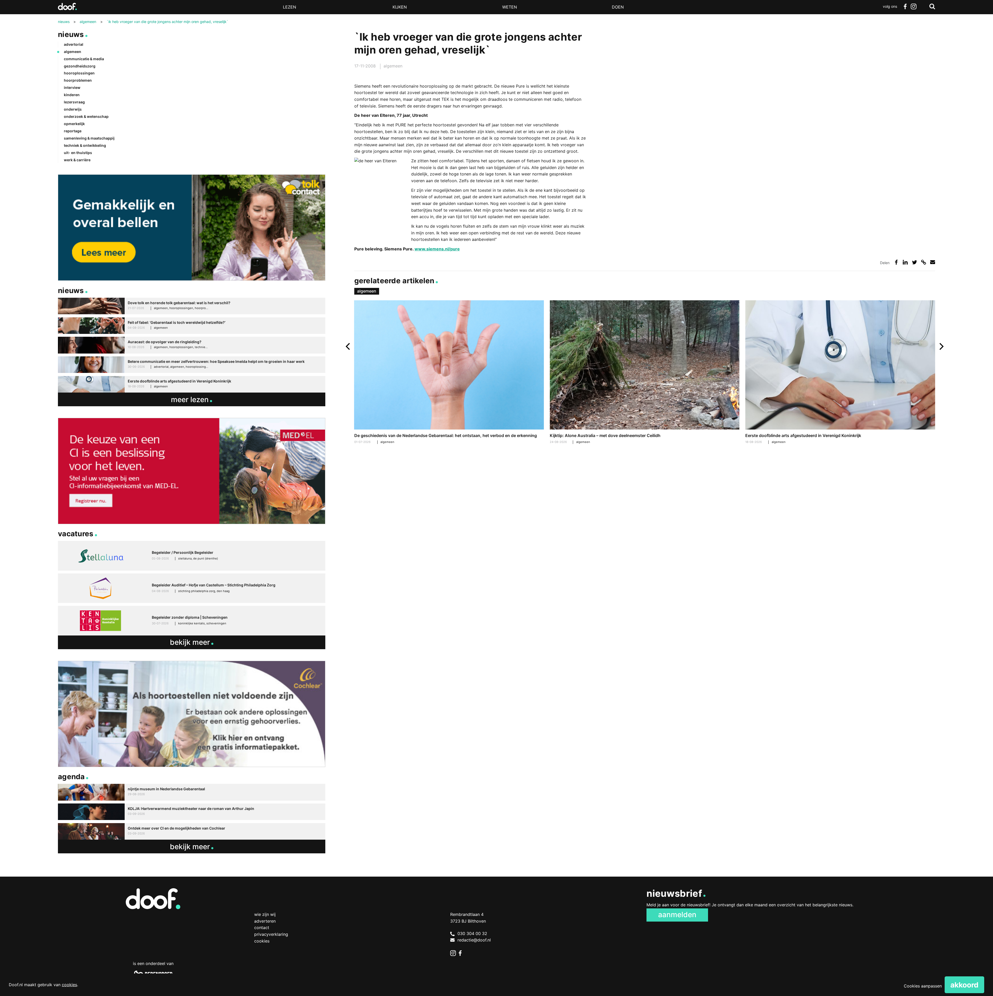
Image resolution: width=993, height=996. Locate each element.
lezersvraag (74, 102)
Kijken (400, 7)
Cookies (261, 941)
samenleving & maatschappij (89, 138)
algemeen (392, 65)
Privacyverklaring (271, 934)
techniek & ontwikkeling (85, 145)
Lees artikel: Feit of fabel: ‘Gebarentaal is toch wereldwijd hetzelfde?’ (191, 325)
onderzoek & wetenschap (86, 116)
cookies (69, 984)
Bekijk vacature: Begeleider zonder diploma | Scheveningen (191, 620)
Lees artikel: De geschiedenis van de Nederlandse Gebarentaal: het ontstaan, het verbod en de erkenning (449, 372)
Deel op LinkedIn (905, 262)
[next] (941, 346)
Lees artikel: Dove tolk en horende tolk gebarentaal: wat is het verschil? (191, 306)
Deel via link (923, 262)
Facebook (905, 6)
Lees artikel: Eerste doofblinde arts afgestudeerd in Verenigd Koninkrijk (840, 372)
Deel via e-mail (932, 262)
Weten (509, 7)
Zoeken (932, 6)
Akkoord (964, 984)
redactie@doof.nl (474, 940)
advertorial (73, 44)
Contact (261, 927)
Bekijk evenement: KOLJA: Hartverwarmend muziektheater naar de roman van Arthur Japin (191, 811)
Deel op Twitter (914, 262)
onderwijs (73, 109)
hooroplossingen (79, 73)
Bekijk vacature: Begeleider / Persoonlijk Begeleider (191, 555)
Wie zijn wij (265, 914)
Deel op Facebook (896, 262)
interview (72, 87)
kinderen (72, 95)
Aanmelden (677, 914)
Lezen (289, 7)
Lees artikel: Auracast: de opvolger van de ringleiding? (191, 345)
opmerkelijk (74, 123)
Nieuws (71, 34)
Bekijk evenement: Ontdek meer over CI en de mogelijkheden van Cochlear (191, 831)
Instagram (913, 6)
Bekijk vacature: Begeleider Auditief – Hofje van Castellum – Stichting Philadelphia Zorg (191, 588)
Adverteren (265, 921)
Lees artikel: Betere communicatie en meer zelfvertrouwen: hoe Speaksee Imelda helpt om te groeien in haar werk (191, 364)
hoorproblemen (78, 80)
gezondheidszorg (79, 66)
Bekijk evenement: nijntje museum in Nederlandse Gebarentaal (191, 792)
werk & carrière (77, 160)
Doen (618, 7)
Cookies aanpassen (923, 986)
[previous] (348, 346)
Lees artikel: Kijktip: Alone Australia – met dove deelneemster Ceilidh (645, 372)
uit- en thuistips (78, 152)
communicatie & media (84, 59)
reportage (72, 131)
